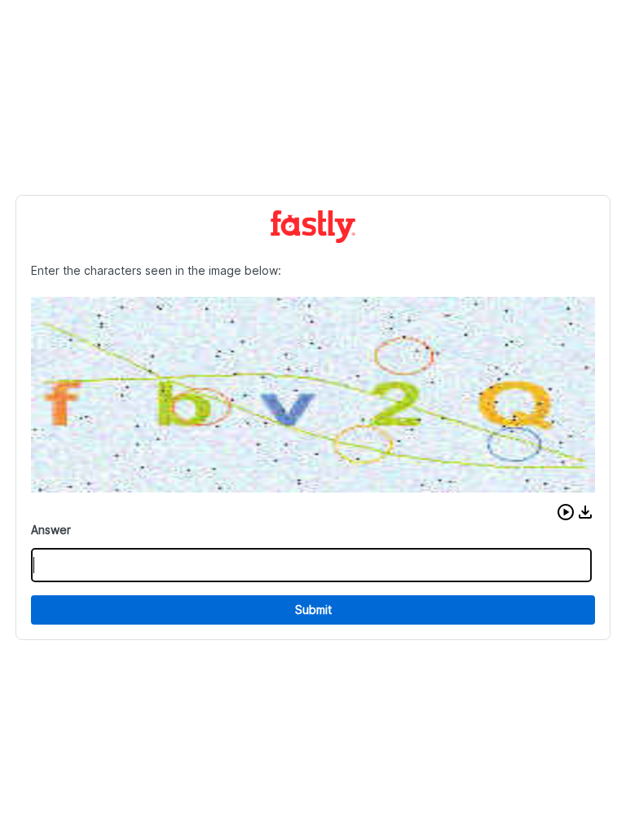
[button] (565, 512)
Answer (51, 530)
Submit (313, 609)
